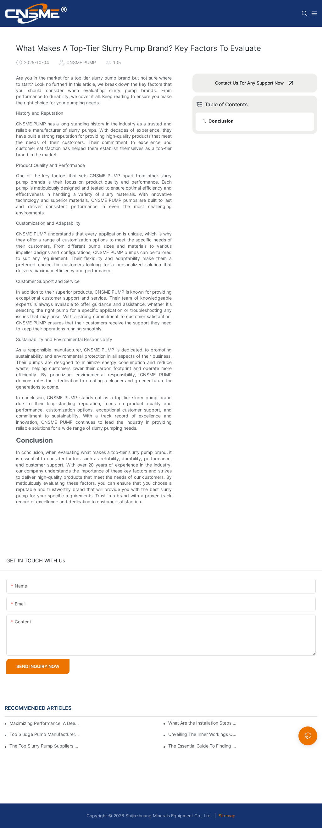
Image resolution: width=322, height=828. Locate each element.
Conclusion (221, 121)
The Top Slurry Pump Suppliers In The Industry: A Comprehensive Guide (44, 745)
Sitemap (226, 815)
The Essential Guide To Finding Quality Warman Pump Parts (203, 745)
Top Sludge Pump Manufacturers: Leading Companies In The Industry (44, 734)
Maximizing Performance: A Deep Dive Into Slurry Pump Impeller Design (45, 723)
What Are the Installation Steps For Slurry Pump (203, 723)
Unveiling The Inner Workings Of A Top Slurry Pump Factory (203, 734)
